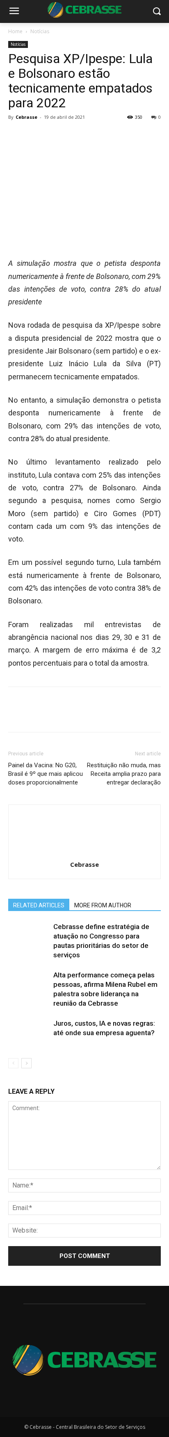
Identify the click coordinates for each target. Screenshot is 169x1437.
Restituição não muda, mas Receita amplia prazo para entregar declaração (124, 774)
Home (15, 31)
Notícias (39, 31)
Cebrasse (26, 117)
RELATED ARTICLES (38, 905)
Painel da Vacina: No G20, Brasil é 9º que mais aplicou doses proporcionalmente (45, 774)
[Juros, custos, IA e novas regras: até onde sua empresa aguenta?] (28, 1033)
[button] (157, 11)
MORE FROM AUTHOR (102, 905)
